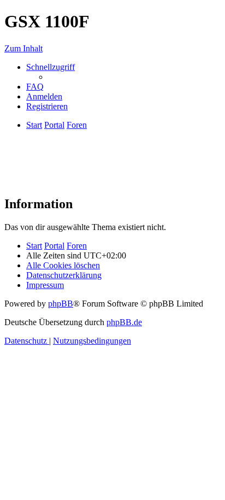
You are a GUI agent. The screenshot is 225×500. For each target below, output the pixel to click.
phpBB (60, 303)
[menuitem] (35, 86)
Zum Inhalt (23, 48)
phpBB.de (124, 322)
